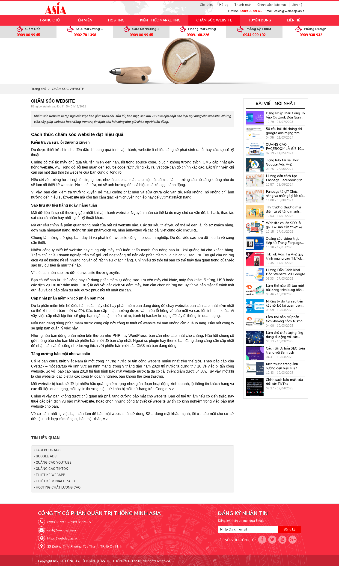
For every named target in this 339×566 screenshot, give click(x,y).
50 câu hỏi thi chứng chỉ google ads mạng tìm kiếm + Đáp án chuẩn (284, 131)
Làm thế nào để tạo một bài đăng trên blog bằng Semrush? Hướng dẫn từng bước (285, 288)
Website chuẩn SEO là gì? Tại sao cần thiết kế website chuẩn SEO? (284, 225)
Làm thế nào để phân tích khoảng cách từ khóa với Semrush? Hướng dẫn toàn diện (285, 319)
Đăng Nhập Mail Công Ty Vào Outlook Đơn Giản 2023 (285, 115)
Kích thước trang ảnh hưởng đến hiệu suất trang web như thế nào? (284, 366)
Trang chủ (38, 89)
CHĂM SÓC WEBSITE (68, 89)
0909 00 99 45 (28, 35)
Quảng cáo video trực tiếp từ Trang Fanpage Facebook (283, 241)
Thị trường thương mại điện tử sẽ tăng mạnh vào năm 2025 (283, 209)
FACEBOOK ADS (47, 450)
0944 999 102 (254, 35)
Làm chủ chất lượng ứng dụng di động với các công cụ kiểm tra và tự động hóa (284, 335)
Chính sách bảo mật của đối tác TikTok (284, 382)
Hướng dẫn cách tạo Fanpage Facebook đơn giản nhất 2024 (284, 178)
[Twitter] (272, 540)
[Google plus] (292, 540)
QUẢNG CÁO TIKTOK (51, 469)
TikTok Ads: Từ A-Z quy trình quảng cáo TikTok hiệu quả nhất (284, 256)
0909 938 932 (311, 35)
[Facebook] (262, 540)
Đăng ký (289, 529)
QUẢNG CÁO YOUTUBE (53, 463)
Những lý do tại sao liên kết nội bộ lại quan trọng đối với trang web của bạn (285, 303)
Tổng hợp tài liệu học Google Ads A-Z (282, 162)
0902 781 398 (85, 35)
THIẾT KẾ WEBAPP (50, 475)
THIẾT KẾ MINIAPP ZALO (55, 481)
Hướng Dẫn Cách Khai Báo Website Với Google (285, 272)
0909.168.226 (198, 35)
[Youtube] (282, 540)
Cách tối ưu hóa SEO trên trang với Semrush (285, 350)
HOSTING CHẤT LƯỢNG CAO (57, 487)
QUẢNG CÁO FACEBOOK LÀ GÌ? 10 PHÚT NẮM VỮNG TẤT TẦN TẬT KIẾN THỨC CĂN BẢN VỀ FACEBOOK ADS (285, 146)
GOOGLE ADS (45, 456)
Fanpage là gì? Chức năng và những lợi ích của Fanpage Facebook (285, 194)
